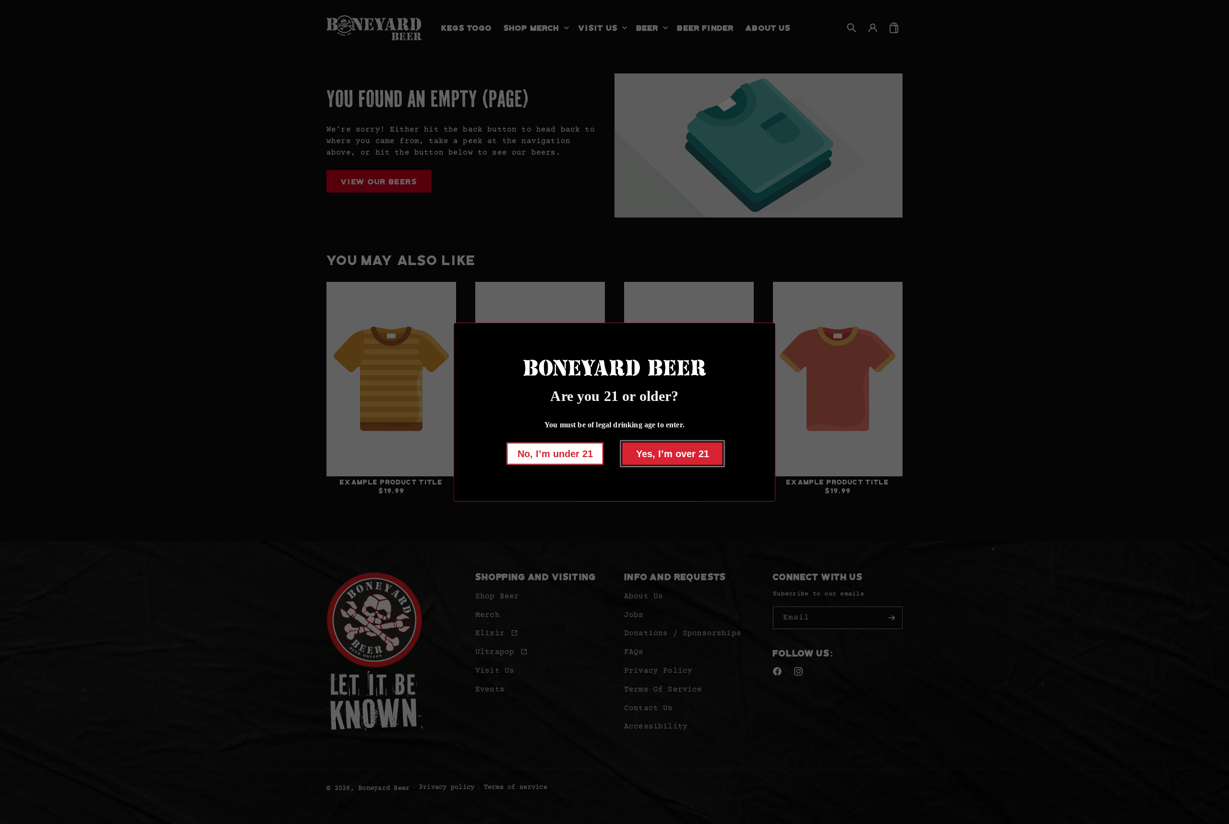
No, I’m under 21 (555, 453)
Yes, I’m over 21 (672, 453)
